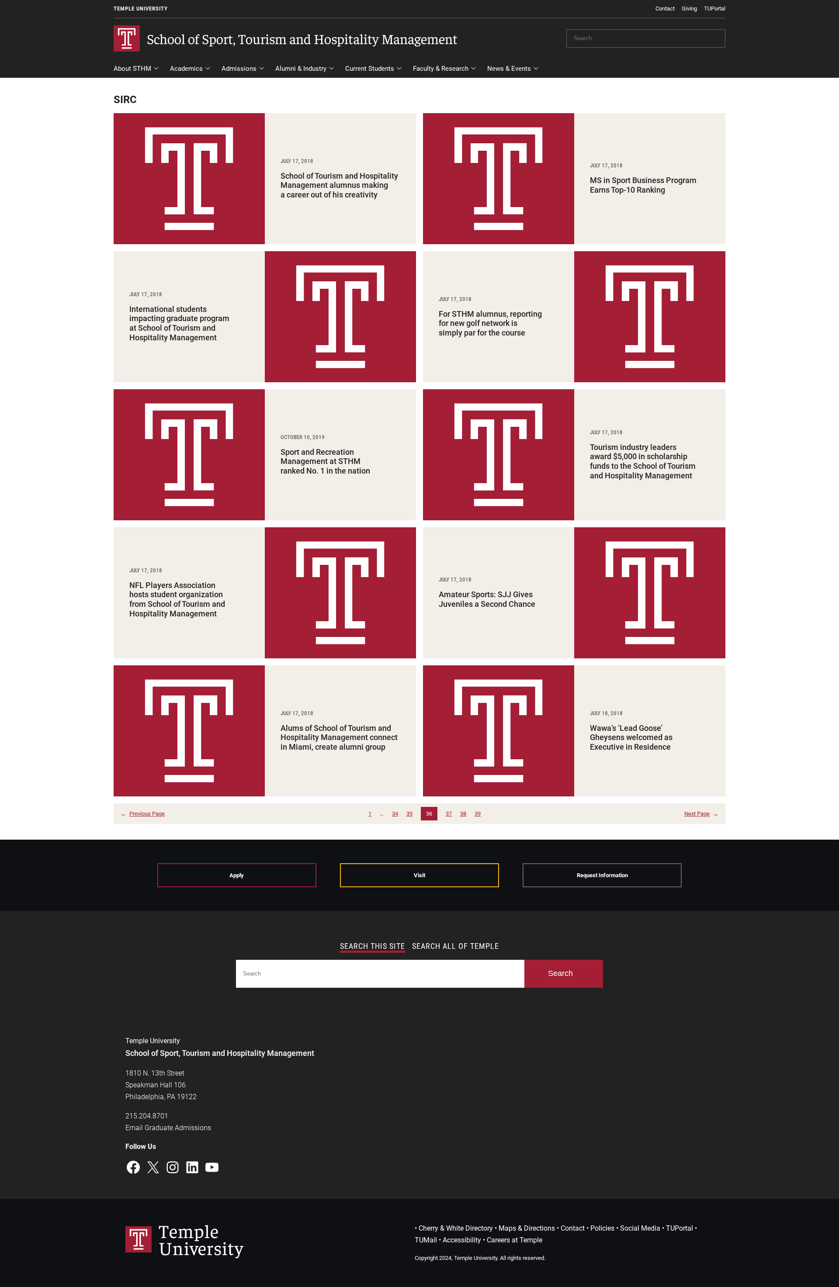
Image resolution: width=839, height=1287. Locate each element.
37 (449, 813)
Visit (419, 875)
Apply (236, 875)
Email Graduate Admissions (168, 1128)
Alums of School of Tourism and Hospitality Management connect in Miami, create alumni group (339, 737)
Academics (186, 69)
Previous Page (143, 813)
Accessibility (462, 1240)
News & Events (509, 69)
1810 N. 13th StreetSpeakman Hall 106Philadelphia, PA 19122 (161, 1085)
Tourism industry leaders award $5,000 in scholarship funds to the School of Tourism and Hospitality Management (643, 461)
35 (409, 813)
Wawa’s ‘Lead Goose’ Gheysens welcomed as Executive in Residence (631, 737)
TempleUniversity (201, 1239)
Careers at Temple (514, 1240)
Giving (689, 8)
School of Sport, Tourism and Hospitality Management (302, 38)
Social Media (640, 1228)
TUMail (426, 1240)
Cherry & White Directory (456, 1228)
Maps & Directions (527, 1228)
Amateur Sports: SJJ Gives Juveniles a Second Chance (487, 599)
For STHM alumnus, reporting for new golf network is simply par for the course (490, 323)
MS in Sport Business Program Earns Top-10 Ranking (643, 185)
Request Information (602, 875)
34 (395, 813)
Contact (665, 8)
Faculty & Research (440, 69)
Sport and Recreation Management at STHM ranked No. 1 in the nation (325, 461)
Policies (602, 1228)
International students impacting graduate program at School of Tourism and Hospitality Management (179, 323)
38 (463, 813)
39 (478, 813)
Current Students (369, 69)
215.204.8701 (146, 1116)
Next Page (701, 813)
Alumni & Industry (300, 69)
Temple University (141, 8)
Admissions (239, 69)
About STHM (132, 69)
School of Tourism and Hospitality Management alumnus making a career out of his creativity (339, 185)
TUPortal (714, 8)
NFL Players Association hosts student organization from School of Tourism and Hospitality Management (177, 599)
